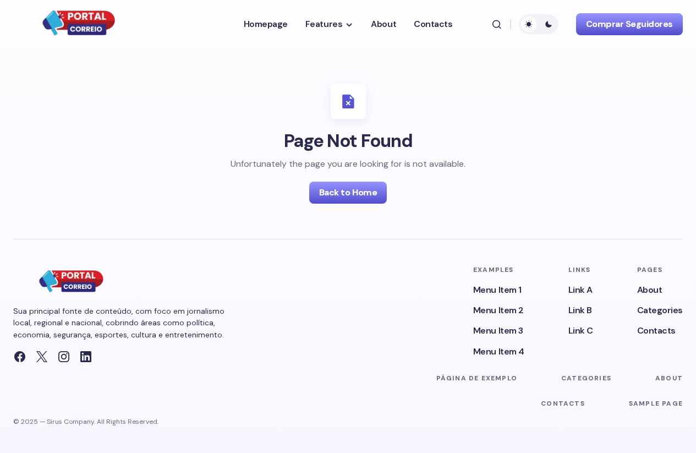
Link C (580, 330)
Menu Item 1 (497, 290)
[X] (42, 357)
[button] (497, 24)
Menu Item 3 (498, 330)
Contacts (656, 330)
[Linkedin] (86, 357)
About (649, 290)
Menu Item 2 (498, 310)
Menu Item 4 (498, 351)
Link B (580, 310)
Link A (580, 290)
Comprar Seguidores (629, 24)
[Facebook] (20, 357)
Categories (660, 310)
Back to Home (348, 192)
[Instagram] (64, 357)
